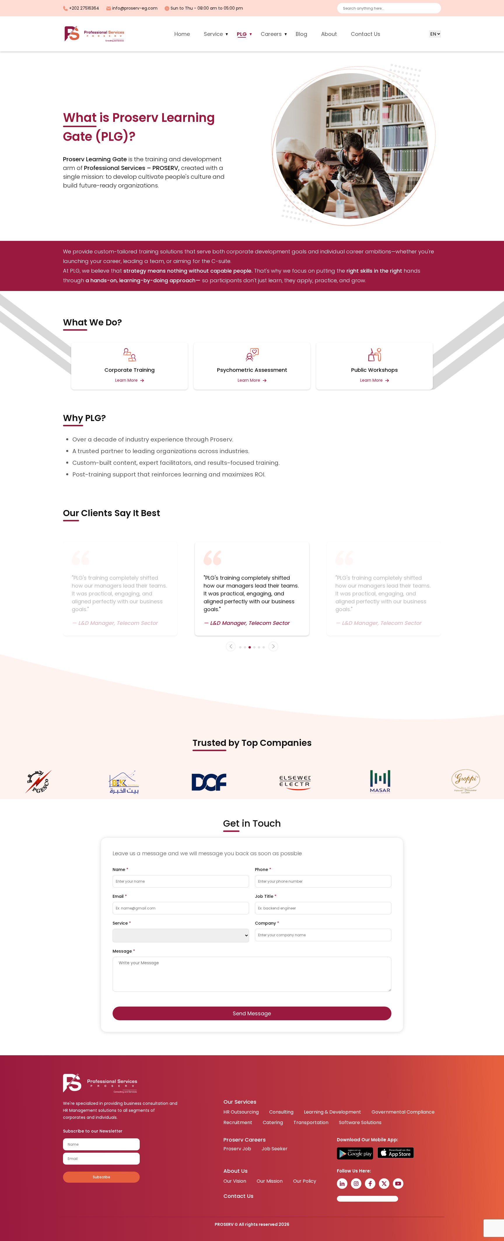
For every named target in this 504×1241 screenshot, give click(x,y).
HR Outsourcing (241, 1112)
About (329, 34)
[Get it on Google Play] (355, 1153)
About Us (235, 1171)
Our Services (239, 1101)
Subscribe (101, 1177)
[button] (230, 646)
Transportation (310, 1122)
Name (120, 869)
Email (120, 896)
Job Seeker (275, 1148)
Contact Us (365, 34)
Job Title (265, 896)
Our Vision (234, 1181)
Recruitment (237, 1122)
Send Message (252, 1013)
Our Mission (270, 1181)
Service (213, 34)
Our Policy (304, 1181)
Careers (271, 34)
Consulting (281, 1112)
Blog (301, 34)
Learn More (127, 380)
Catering (273, 1122)
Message (124, 951)
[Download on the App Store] (395, 1153)
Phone (263, 869)
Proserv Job (237, 1148)
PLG (242, 34)
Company (267, 923)
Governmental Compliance (403, 1112)
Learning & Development (332, 1112)
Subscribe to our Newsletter (93, 1131)
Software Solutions (360, 1122)
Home (182, 34)
